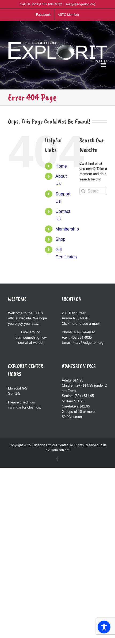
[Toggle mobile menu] (104, 65)
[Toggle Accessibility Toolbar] (104, 627)
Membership (67, 229)
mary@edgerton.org (80, 4)
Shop (60, 239)
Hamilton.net (60, 450)
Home (61, 166)
